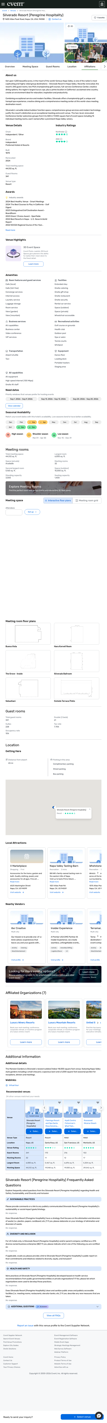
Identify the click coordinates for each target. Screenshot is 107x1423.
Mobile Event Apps (61, 1342)
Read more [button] (14, 882)
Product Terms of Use (62, 1360)
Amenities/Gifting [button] (66, 948)
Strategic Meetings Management (67, 1345)
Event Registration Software (65, 1339)
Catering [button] (24, 948)
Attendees (10, 508)
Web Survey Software (62, 1349)
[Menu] (3, 4)
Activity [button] (14, 948)
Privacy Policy (60, 1357)
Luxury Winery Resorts (22, 1022)
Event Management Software (66, 1335)
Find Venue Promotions (12, 1342)
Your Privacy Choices (11, 1367)
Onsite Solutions (9, 1349)
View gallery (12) (96, 58)
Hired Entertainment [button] (18, 951)
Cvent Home (8, 1357)
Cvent (4, 11)
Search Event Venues (11, 1339)
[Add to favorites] (59, 1102)
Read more (10, 230)
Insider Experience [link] (61, 928)
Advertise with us (61, 1367)
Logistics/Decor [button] (56, 951)
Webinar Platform (61, 1352)
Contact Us (7, 1360)
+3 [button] (67, 951)
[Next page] (97, 1022)
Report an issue (25, 1325)
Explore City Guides (11, 1345)
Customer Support (10, 1364)
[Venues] (102, 4)
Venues (13, 11)
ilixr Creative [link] (18, 928)
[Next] (104, 66)
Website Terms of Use (62, 1364)
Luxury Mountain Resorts (61, 1022)
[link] (26, 917)
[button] (32, 43)
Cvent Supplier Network (12, 1335)
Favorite (101, 18)
